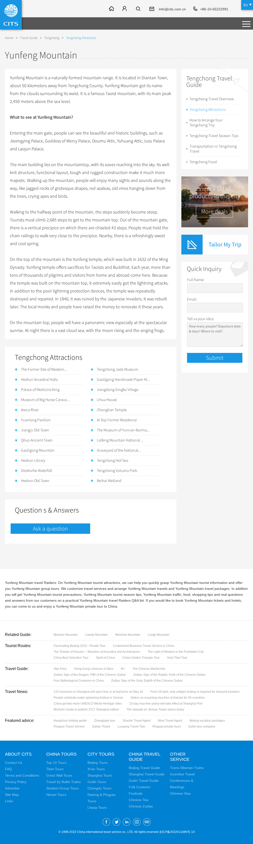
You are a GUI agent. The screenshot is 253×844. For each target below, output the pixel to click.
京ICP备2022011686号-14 (177, 832)
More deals (214, 211)
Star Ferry (60, 669)
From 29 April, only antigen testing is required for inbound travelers (194, 691)
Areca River (30, 409)
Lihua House (107, 399)
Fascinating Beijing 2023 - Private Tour (79, 646)
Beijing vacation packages (207, 720)
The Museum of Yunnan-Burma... (123, 430)
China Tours (61, 754)
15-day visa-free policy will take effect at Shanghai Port (165, 703)
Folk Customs (139, 787)
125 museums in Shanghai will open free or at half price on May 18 (98, 691)
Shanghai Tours (99, 775)
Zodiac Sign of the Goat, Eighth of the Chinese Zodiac (147, 680)
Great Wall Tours (59, 775)
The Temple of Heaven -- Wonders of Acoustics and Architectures (97, 651)
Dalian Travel (101, 726)
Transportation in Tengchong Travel (213, 149)
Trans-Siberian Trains (187, 768)
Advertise (12, 788)
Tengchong (51, 38)
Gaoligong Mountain (38, 450)
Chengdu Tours (99, 788)
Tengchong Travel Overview (212, 98)
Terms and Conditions (22, 775)
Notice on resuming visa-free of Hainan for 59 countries (168, 697)
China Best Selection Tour (71, 657)
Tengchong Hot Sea (112, 460)
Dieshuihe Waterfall (36, 470)
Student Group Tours (62, 788)
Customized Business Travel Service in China (143, 646)
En (246, 5)
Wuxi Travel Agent (170, 720)
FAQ (8, 769)
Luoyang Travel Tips (131, 726)
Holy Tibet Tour (177, 657)
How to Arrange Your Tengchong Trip (206, 123)
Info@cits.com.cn (172, 9)
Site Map (12, 795)
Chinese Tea (138, 800)
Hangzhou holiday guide (70, 720)
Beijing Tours (97, 763)
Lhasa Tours (97, 807)
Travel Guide (29, 38)
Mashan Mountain (66, 634)
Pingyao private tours (166, 726)
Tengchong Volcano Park (117, 470)
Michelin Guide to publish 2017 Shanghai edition (86, 709)
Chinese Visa (180, 793)
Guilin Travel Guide (144, 781)
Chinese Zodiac (141, 806)
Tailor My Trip (225, 244)
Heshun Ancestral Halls (39, 379)
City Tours (100, 754)
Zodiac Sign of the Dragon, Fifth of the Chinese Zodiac (90, 674)
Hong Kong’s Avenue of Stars (93, 669)
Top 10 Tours (56, 763)
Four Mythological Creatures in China (79, 680)
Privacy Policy (15, 782)
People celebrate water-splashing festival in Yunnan (88, 697)
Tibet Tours (54, 769)
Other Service (180, 757)
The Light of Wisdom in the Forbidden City (176, 651)
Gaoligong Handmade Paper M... (123, 379)
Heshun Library (33, 460)
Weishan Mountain (127, 634)
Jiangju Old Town (35, 430)
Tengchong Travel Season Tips (214, 135)
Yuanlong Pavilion (36, 420)
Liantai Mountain (96, 634)
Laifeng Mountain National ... (120, 440)
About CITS (18, 754)
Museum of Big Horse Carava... (45, 399)
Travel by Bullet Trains (63, 782)
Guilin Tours (96, 782)
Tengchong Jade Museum (117, 369)
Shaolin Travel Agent (136, 720)
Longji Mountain (158, 634)
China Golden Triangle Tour (141, 657)
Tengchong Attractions (208, 109)
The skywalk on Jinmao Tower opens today (155, 709)
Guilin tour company (201, 726)
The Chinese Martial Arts (148, 669)
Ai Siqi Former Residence (117, 420)
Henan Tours (56, 795)
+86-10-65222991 (214, 9)
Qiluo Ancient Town (37, 440)
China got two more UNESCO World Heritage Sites (88, 703)
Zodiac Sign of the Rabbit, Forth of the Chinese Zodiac (169, 674)
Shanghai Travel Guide (147, 774)
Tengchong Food (203, 161)
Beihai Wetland (109, 480)
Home (9, 38)
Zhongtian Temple (112, 409)
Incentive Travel (182, 774)
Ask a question (50, 528)
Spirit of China (105, 657)
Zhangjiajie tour (104, 720)
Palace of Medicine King (40, 389)
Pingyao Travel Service (69, 726)
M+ (123, 669)
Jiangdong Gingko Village (117, 389)
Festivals (136, 793)
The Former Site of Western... (44, 369)
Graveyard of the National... (119, 450)
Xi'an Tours (96, 769)
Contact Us (13, 763)
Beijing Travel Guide (144, 768)
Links (9, 801)
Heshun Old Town (35, 480)
